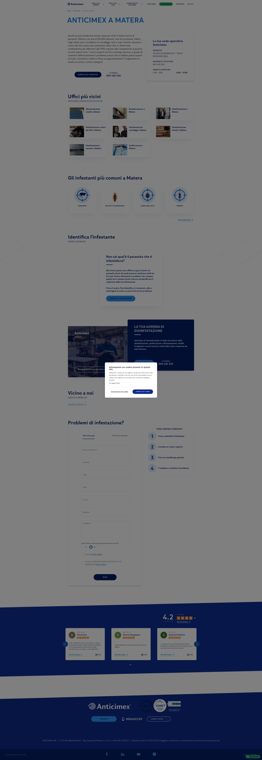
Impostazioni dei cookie (119, 391)
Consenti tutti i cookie (143, 391)
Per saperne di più (114, 383)
